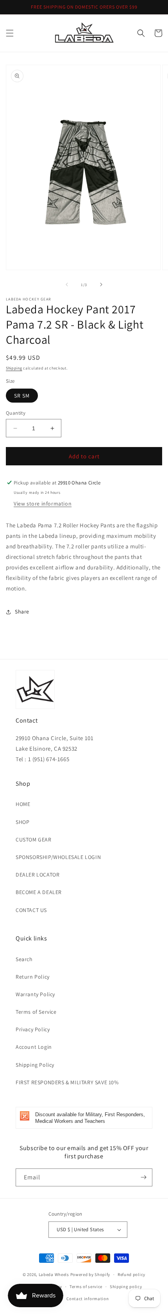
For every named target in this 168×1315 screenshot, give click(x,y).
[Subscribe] (143, 1177)
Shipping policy (126, 1286)
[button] (9, 33)
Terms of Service (36, 1011)
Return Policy (33, 976)
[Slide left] (66, 284)
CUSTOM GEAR (34, 839)
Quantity (15, 413)
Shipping (14, 368)
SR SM (22, 395)
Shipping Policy (35, 1064)
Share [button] (22, 611)
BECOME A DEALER (39, 892)
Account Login (34, 1046)
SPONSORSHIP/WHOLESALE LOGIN (58, 857)
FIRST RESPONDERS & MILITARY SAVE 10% (67, 1082)
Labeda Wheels (54, 1274)
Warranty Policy (35, 994)
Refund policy (131, 1274)
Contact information (87, 1298)
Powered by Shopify (90, 1274)
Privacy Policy (33, 1029)
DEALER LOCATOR (37, 874)
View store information (42, 503)
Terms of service (86, 1286)
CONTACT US (31, 910)
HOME (23, 804)
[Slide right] (101, 284)
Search (24, 959)
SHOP (22, 821)
